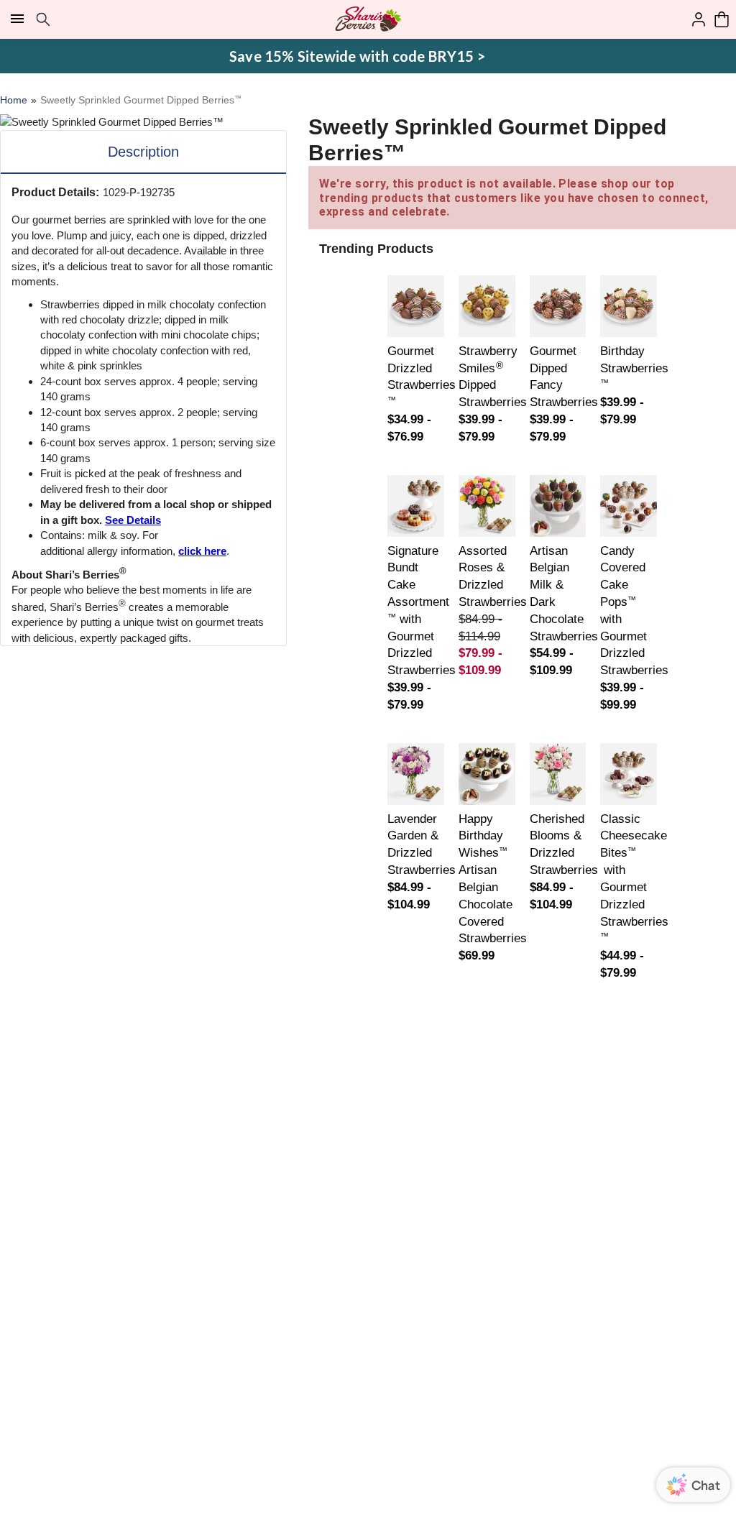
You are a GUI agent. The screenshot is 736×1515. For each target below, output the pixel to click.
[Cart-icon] (721, 19)
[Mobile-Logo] (368, 19)
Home (13, 100)
